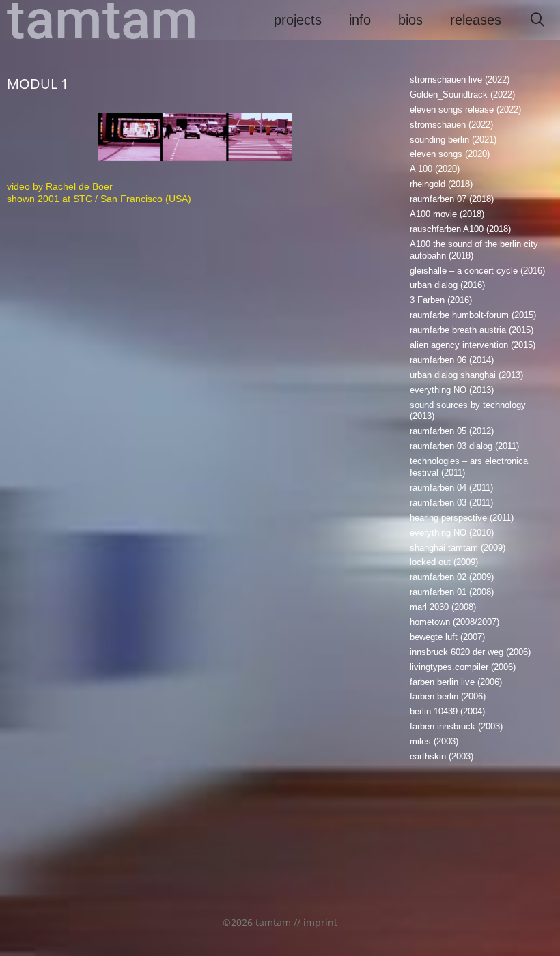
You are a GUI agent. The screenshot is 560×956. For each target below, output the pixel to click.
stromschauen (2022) (451, 124)
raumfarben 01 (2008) (452, 592)
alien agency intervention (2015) (472, 345)
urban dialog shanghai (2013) (466, 375)
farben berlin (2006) (448, 696)
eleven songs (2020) (450, 154)
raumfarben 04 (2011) (451, 487)
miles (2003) (434, 741)
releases (475, 19)
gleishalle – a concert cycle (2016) (477, 270)
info (360, 19)
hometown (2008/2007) (454, 622)
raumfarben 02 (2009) (452, 577)
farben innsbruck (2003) (456, 726)
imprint (320, 922)
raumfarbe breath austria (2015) (471, 330)
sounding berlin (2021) (453, 139)
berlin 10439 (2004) (447, 711)
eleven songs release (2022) (465, 109)
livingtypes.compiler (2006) (463, 667)
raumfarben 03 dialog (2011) (464, 446)
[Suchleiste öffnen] (537, 20)
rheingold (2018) (441, 184)
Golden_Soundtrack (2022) (462, 94)
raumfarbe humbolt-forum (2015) (473, 315)
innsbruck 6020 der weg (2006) (470, 652)
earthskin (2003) (441, 756)
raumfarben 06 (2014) (452, 360)
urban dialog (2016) (447, 285)
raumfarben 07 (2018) (452, 199)
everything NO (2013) (452, 390)
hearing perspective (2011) (462, 517)
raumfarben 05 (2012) (452, 431)
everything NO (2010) (452, 532)
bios (410, 19)
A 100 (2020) (435, 169)
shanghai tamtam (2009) (457, 547)
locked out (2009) (444, 562)
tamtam (102, 20)
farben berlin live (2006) (456, 682)
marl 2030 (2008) (443, 607)
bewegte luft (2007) (447, 637)
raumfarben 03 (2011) (451, 502)
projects (298, 19)
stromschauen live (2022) (459, 79)
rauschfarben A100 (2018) (460, 229)
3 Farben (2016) (441, 300)
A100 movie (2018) (447, 214)
